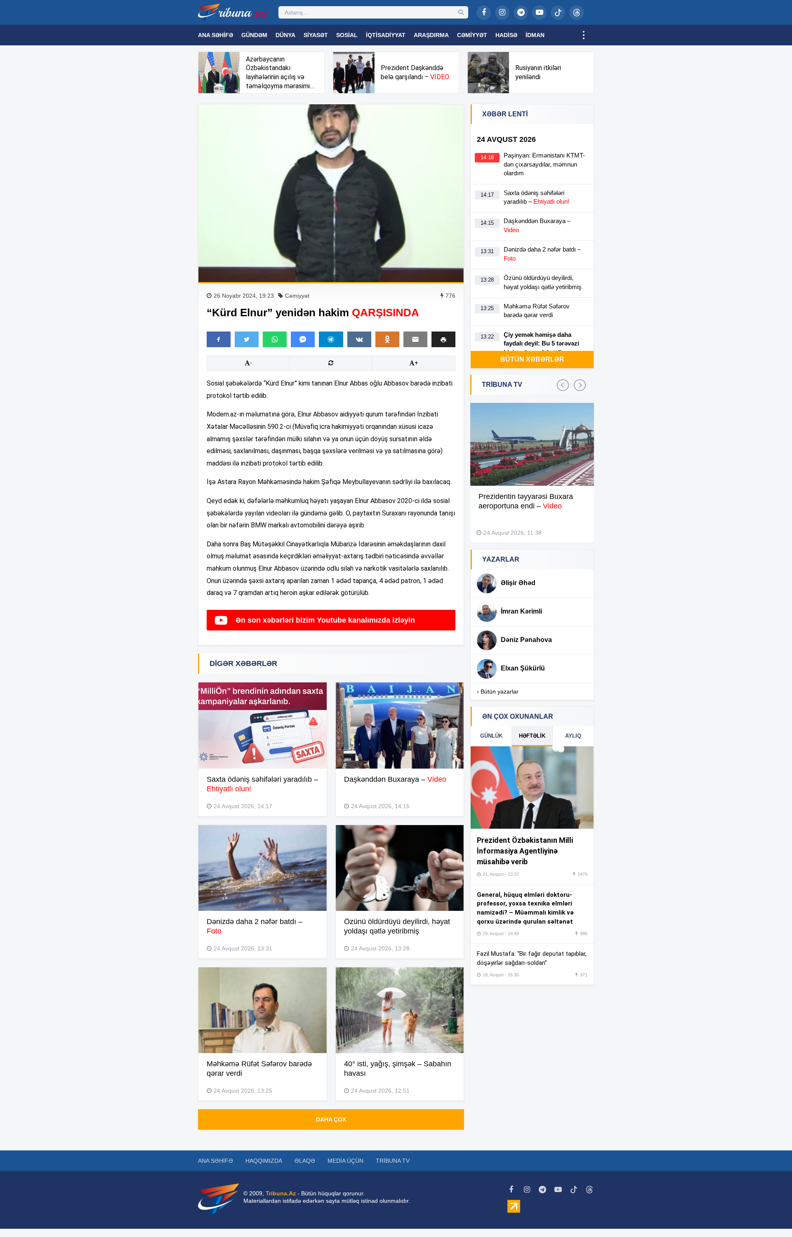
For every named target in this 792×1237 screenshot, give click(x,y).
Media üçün (345, 1160)
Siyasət (316, 35)
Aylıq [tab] (573, 736)
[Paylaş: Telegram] (331, 339)
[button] (443, 339)
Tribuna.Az (281, 1193)
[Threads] (576, 12)
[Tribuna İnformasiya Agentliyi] (233, 12)
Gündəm (254, 35)
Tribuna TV (393, 1160)
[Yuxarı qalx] (769, 1214)
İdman (535, 35)
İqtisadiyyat (385, 35)
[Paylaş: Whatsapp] (275, 339)
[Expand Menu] (583, 35)
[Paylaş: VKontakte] (359, 339)
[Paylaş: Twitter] (247, 339)
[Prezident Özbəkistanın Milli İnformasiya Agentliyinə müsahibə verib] (532, 787)
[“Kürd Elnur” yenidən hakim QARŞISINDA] (331, 193)
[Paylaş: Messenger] (303, 339)
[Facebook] (483, 12)
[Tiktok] (558, 12)
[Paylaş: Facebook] (219, 339)
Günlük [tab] (491, 736)
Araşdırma (431, 35)
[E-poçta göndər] (415, 339)
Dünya (285, 35)
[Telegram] (521, 12)
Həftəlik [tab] (532, 736)
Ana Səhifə (215, 35)
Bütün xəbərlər (532, 359)
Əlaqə (305, 1160)
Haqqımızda (263, 1160)
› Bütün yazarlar (498, 691)
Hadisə (506, 35)
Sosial (347, 35)
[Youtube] (539, 12)
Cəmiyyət (472, 35)
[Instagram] (502, 12)
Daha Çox (331, 1119)
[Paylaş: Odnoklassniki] (387, 339)
